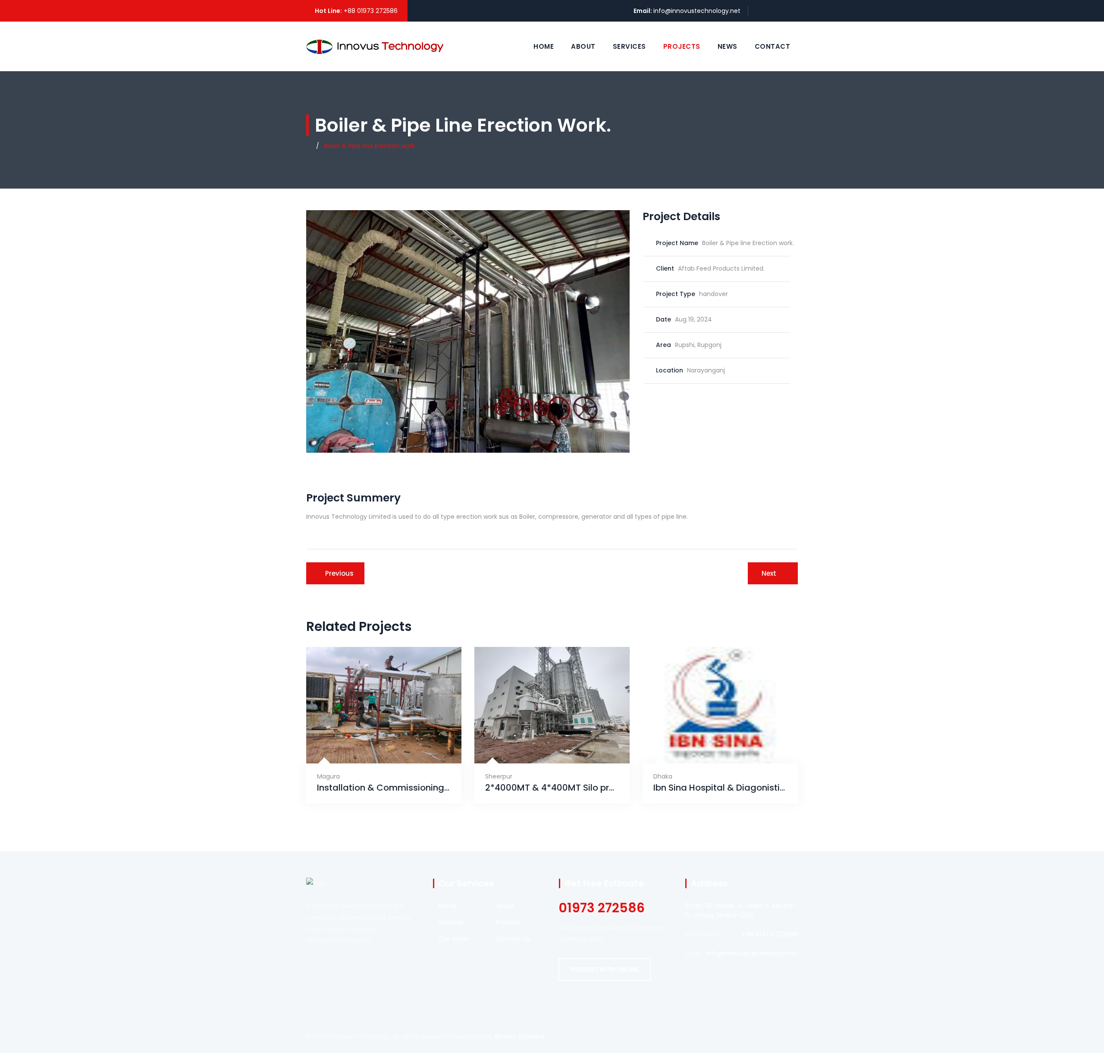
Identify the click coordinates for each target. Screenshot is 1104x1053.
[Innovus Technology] (374, 46)
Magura (328, 776)
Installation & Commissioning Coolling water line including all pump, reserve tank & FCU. (384, 787)
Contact (772, 46)
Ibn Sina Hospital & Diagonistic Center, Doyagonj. (720, 787)
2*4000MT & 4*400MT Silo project (552, 787)
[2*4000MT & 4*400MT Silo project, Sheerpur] (542, 742)
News (727, 46)
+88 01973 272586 (371, 10)
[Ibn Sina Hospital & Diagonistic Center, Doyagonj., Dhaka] (711, 742)
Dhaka (662, 776)
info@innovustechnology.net (696, 10)
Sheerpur (498, 776)
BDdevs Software (519, 1036)
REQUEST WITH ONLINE (604, 969)
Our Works (454, 938)
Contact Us (513, 938)
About (583, 46)
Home (543, 46)
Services (629, 46)
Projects (681, 46)
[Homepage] (308, 146)
